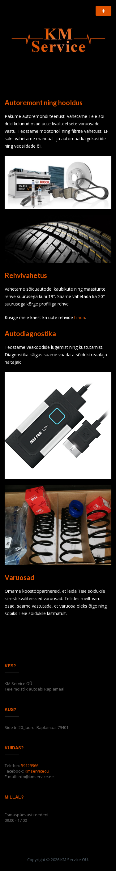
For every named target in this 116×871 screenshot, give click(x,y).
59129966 (29, 765)
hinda (79, 317)
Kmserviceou (37, 771)
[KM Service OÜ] (58, 37)
